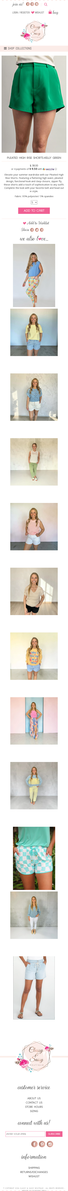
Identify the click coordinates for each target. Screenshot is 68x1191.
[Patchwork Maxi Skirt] (34, 721)
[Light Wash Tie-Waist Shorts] (34, 987)
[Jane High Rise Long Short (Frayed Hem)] (34, 591)
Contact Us (34, 1102)
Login (15, 12)
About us (34, 1098)
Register (25, 12)
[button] (34, 169)
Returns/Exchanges (34, 1172)
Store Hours (34, 1106)
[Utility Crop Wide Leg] (34, 462)
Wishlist (39, 12)
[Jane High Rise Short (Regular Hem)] (34, 526)
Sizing (34, 1111)
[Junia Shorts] (34, 332)
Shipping (34, 1167)
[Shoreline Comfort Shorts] (34, 656)
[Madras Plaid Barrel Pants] (34, 275)
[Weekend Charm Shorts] (34, 397)
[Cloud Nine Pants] (34, 785)
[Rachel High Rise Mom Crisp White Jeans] (34, 915)
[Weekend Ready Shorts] (34, 858)
